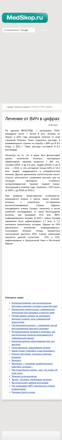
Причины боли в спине (23, 392)
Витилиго (16, 360)
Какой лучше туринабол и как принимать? (33, 350)
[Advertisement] (31, 69)
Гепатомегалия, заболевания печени (31, 347)
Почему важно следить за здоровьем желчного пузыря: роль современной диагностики (31, 318)
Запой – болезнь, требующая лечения (32, 379)
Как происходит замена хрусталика (30, 382)
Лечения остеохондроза (24, 376)
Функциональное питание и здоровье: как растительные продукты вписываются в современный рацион (33, 334)
